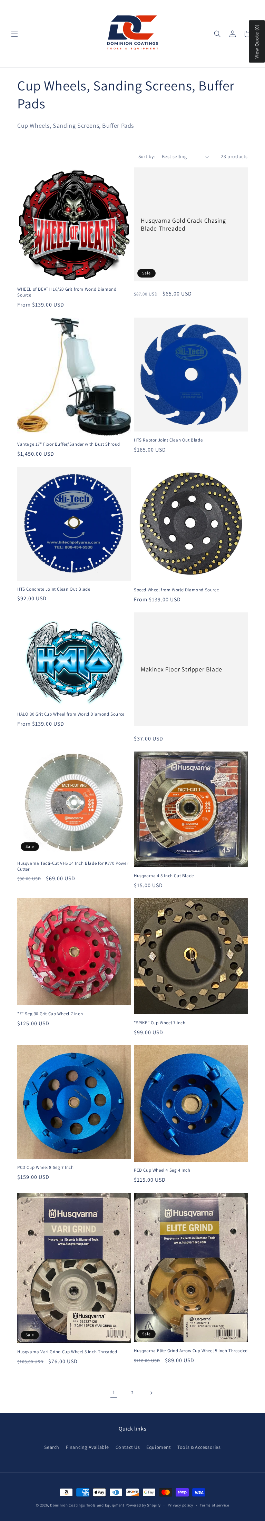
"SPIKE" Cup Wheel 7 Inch (159, 1023)
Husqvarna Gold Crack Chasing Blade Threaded (183, 224)
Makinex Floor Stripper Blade (181, 670)
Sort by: (146, 156)
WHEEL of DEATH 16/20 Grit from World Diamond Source (66, 292)
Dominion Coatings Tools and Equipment (87, 1505)
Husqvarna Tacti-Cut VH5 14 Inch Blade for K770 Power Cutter (72, 866)
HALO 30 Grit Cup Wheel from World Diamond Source (71, 714)
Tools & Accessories (198, 1447)
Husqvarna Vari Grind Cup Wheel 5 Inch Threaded (67, 1352)
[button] (14, 33)
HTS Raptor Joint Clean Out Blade (168, 440)
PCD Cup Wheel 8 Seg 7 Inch (45, 1167)
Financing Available (87, 1447)
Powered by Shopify (143, 1505)
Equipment (158, 1447)
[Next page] (151, 1393)
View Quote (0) (257, 42)
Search (51, 1447)
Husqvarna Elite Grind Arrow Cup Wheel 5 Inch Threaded (191, 1351)
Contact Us (128, 1447)
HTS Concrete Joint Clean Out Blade (53, 589)
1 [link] (113, 1392)
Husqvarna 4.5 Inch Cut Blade (164, 876)
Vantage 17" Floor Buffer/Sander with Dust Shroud (68, 444)
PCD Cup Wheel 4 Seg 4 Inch (162, 1170)
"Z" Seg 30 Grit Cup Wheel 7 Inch (50, 1014)
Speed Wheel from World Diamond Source (176, 590)
